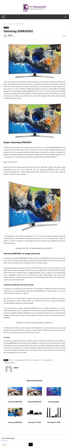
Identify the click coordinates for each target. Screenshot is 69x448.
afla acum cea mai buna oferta (45, 91)
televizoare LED (37, 360)
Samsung (10, 24)
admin (10, 35)
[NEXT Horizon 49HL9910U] (67, 443)
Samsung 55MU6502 (15, 422)
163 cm (11, 360)
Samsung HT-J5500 (34, 422)
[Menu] (3, 16)
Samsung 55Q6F (53, 402)
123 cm (35, 236)
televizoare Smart (47, 360)
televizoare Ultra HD (9, 362)
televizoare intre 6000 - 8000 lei (23, 360)
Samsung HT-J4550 (53, 422)
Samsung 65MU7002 (15, 402)
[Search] (65, 16)
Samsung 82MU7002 (34, 402)
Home (5, 24)
